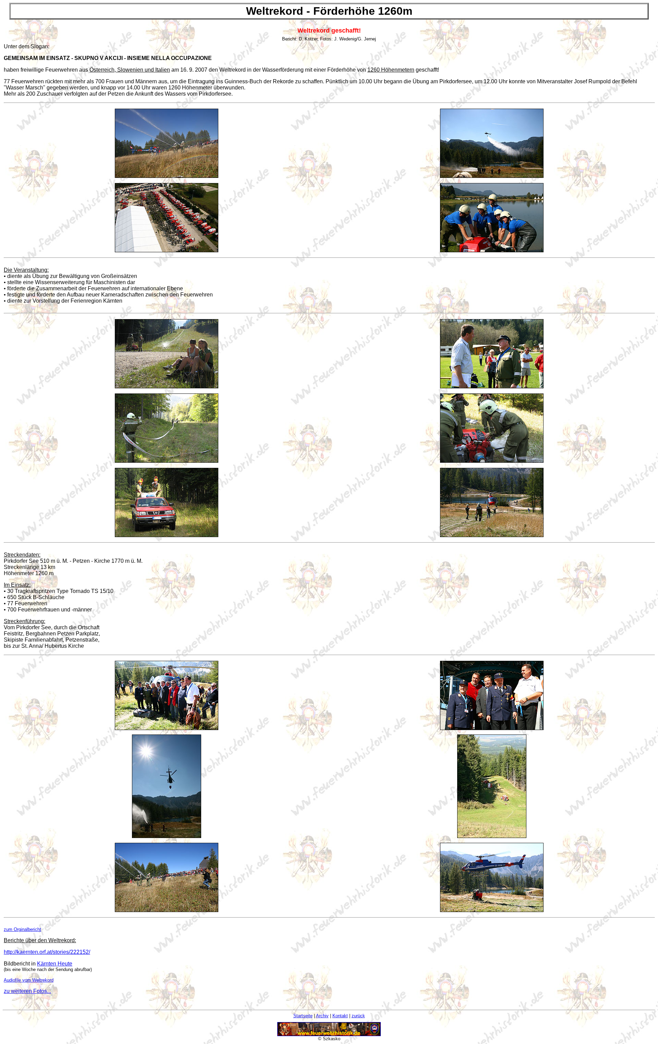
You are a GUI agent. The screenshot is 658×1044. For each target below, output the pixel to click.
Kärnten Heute (54, 964)
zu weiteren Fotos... (27, 991)
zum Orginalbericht (22, 929)
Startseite (303, 1015)
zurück (358, 1015)
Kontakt (340, 1015)
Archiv (322, 1015)
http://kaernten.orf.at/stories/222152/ (47, 952)
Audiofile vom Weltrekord (28, 980)
